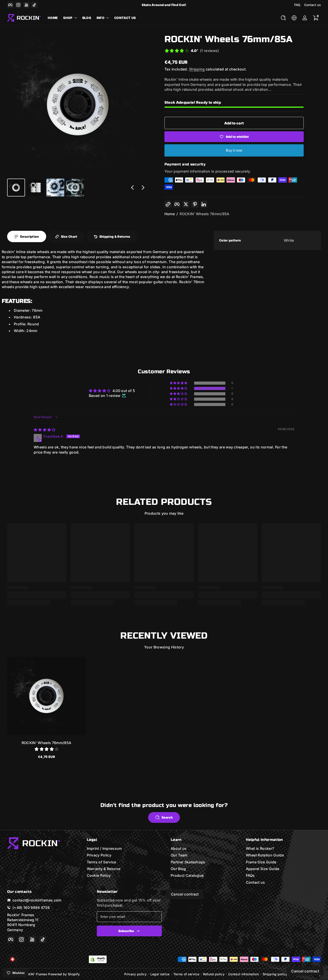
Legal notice (160, 974)
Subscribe (126, 931)
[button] (283, 18)
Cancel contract (185, 894)
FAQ (297, 5)
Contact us (312, 5)
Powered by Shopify (64, 974)
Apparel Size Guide (262, 869)
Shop (67, 18)
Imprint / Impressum (104, 848)
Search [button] (167, 817)
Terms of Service (101, 862)
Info (100, 18)
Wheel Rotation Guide (265, 855)
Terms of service (186, 974)
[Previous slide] (132, 187)
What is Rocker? (260, 848)
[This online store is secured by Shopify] (98, 959)
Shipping (197, 69)
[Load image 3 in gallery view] (55, 187)
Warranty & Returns (104, 869)
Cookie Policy (99, 875)
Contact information (243, 974)
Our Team (179, 855)
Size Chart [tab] (69, 236)
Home (169, 214)
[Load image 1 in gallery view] (16, 187)
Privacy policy (135, 974)
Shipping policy (275, 974)
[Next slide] (143, 187)
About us (179, 848)
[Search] (283, 18)
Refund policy (213, 974)
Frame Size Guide (261, 862)
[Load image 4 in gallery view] (75, 187)
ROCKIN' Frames (34, 974)
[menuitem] (124, 848)
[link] (191, 51)
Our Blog (178, 869)
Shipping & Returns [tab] (114, 236)
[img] (45, 429)
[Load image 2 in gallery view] (36, 187)
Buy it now (234, 150)
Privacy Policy (99, 855)
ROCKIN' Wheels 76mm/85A (204, 214)
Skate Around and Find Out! (164, 5)
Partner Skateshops (188, 862)
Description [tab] (29, 236)
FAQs (250, 875)
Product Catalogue (187, 875)
